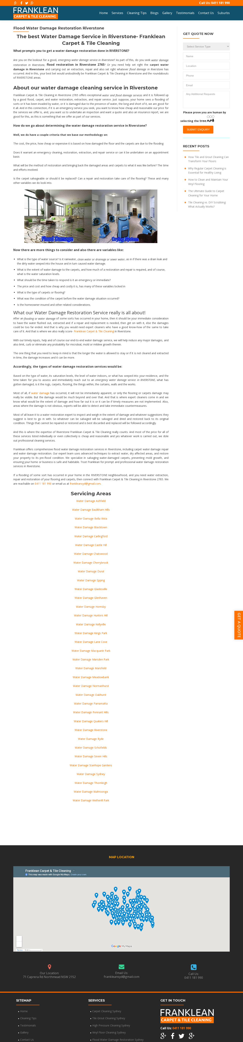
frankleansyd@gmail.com (85, 483)
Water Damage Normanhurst (91, 686)
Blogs (154, 13)
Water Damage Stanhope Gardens (91, 765)
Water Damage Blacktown (91, 527)
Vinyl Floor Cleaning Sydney (109, 1032)
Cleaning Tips (137, 13)
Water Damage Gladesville (91, 589)
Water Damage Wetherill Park (91, 800)
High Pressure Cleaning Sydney (111, 1025)
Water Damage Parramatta (91, 703)
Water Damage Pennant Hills (91, 712)
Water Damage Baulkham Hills (91, 509)
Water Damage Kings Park (91, 633)
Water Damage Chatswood (91, 553)
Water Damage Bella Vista (91, 518)
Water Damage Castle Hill (91, 545)
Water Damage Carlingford (90, 536)
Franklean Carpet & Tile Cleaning (94, 331)
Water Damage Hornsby (91, 606)
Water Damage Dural (91, 571)
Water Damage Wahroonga (91, 791)
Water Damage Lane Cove (91, 642)
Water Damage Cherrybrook (90, 562)
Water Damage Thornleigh (91, 783)
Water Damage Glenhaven (91, 598)
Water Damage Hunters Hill (91, 615)
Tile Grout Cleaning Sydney (108, 1018)
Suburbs (224, 13)
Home (103, 13)
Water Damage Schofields (91, 747)
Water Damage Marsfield (90, 668)
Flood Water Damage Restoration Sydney (118, 1039)
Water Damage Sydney (91, 774)
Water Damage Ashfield (91, 501)
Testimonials (185, 13)
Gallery (167, 13)
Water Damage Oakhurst (91, 695)
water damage (40, 393)
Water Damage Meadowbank (91, 677)
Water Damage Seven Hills (91, 756)
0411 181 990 (220, 3)
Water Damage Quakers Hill (91, 721)
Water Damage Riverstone (91, 730)
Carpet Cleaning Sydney (106, 1011)
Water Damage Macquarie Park (91, 651)
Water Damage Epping (91, 580)
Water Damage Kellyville (91, 624)
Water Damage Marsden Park (91, 659)
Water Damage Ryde (91, 739)
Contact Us (206, 13)
